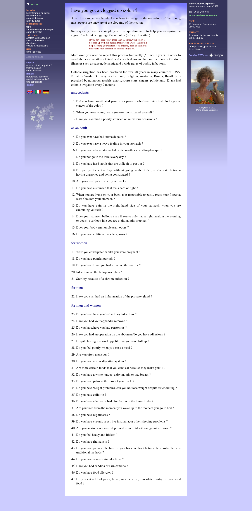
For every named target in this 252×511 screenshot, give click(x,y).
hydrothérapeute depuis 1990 (203, 5)
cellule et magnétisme (37, 45)
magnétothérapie (35, 18)
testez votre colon (35, 40)
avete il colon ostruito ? (37, 79)
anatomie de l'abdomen (38, 38)
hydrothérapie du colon (38, 13)
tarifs (28, 27)
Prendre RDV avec (198, 55)
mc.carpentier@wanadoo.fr (203, 15)
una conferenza (34, 82)
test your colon (33, 68)
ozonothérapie (33, 15)
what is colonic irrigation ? (39, 65)
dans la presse (33, 52)
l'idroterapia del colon (37, 76)
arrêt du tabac (33, 21)
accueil (35, 4)
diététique (31, 43)
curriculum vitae (34, 32)
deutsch (30, 84)
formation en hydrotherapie (39, 29)
